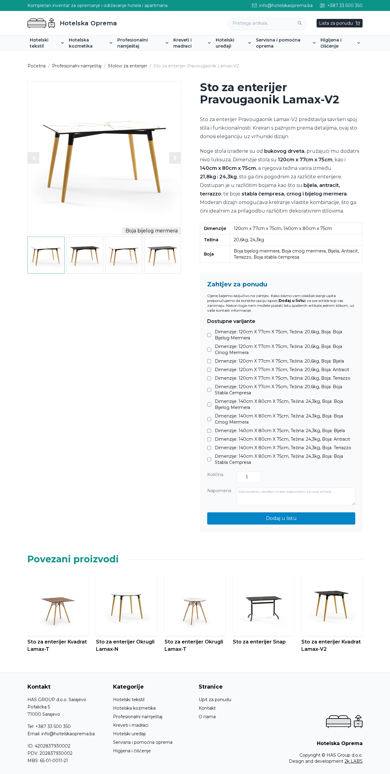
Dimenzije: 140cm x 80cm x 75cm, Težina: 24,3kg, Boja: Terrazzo (283, 447)
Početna (36, 66)
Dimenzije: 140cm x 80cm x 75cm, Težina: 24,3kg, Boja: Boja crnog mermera (279, 419)
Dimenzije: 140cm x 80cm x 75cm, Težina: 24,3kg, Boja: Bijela (280, 430)
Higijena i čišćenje (132, 751)
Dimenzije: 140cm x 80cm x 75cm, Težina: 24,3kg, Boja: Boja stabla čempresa (279, 459)
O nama (207, 716)
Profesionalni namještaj (76, 66)
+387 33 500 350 (53, 726)
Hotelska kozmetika (134, 708)
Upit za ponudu (215, 699)
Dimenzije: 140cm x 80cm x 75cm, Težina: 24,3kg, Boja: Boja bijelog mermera (279, 404)
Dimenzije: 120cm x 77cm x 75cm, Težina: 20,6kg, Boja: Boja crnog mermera (278, 349)
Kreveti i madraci (130, 725)
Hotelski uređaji (129, 733)
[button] (175, 158)
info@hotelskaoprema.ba (68, 733)
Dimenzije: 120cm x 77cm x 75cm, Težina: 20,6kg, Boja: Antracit (282, 369)
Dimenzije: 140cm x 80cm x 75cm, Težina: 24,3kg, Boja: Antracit (282, 439)
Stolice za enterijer (139, 54)
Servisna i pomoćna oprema (142, 742)
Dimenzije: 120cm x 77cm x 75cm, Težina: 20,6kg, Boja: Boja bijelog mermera (278, 335)
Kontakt (207, 708)
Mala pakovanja (87, 54)
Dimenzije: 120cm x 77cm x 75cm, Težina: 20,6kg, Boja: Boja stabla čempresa (278, 390)
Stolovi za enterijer (127, 66)
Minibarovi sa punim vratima (248, 54)
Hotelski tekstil (128, 699)
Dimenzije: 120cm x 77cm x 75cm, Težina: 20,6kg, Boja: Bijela (279, 361)
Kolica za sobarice (277, 54)
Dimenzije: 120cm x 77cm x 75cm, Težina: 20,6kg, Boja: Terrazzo (282, 378)
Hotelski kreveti (192, 54)
